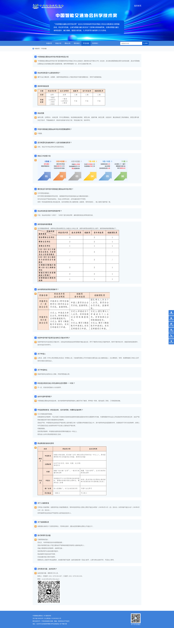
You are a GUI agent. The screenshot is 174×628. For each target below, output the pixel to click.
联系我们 (95, 43)
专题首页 (49, 43)
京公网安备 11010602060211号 (52, 618)
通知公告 (67, 43)
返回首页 (137, 6)
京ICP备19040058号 (38, 618)
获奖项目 (77, 43)
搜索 (146, 43)
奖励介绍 (58, 43)
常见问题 (86, 43)
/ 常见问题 (43, 48)
